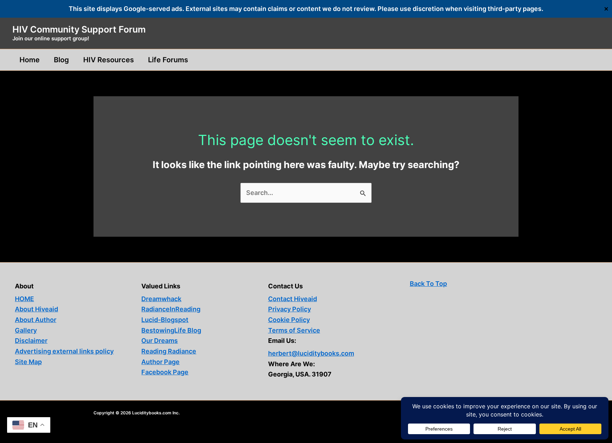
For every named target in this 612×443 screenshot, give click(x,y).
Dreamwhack (161, 299)
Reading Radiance (168, 351)
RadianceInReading (170, 309)
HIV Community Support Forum (79, 29)
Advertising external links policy (64, 351)
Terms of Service (294, 330)
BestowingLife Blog (171, 330)
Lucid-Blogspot (164, 319)
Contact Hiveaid (292, 299)
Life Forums (168, 60)
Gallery (26, 330)
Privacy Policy (289, 309)
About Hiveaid (36, 309)
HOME (24, 299)
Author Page (160, 362)
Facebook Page (164, 372)
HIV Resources (108, 60)
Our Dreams (159, 340)
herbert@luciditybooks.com (311, 353)
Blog (61, 60)
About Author (35, 319)
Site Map (28, 362)
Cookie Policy (289, 319)
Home (29, 60)
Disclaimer (31, 340)
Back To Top (428, 283)
